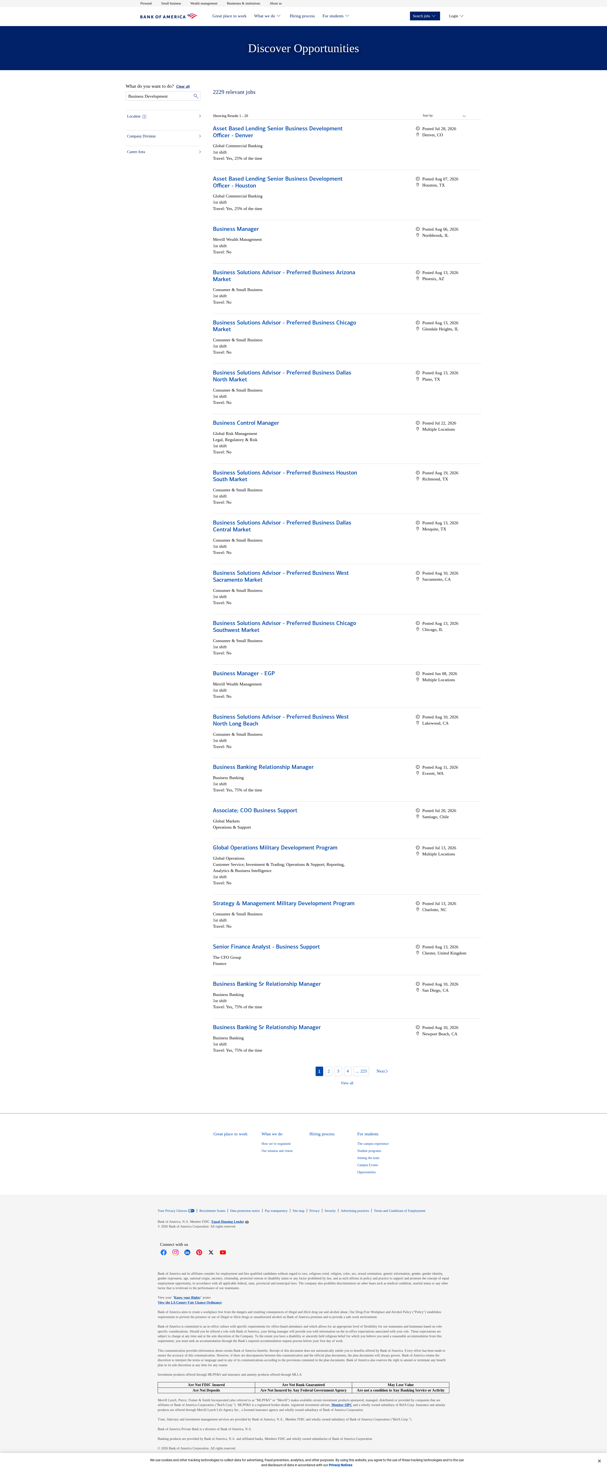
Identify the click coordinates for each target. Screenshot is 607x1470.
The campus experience (373, 1144)
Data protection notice (245, 1211)
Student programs (369, 1151)
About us (276, 3)
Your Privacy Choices (172, 1211)
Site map (298, 1211)
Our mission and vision (277, 1151)
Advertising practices (355, 1211)
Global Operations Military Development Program (275, 848)
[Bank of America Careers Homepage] (168, 17)
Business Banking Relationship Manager (263, 767)
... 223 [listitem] (361, 1071)
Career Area (136, 152)
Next (381, 1071)
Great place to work (229, 16)
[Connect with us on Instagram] (175, 1252)
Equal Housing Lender (230, 1221)
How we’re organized (276, 1144)
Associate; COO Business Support (255, 811)
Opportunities (366, 1172)
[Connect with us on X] (211, 1252)
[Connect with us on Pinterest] (199, 1252)
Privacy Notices (340, 1465)
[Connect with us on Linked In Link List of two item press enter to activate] (187, 1252)
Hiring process (302, 16)
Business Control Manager (246, 423)
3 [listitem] (338, 1071)
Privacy (314, 1211)
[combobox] (450, 116)
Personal (146, 3)
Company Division (141, 136)
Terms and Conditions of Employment (399, 1211)
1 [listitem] (319, 1071)
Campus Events (367, 1165)
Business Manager (236, 229)
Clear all (183, 87)
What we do (264, 16)
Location (133, 116)
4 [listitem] (348, 1071)
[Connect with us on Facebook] (164, 1252)
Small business (171, 3)
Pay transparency (276, 1211)
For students (333, 16)
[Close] (599, 1461)
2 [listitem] (329, 1071)
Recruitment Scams (212, 1211)
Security (330, 1211)
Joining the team (368, 1158)
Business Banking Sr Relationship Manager (267, 984)
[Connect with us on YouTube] (223, 1252)
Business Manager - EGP (244, 674)
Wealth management (203, 3)
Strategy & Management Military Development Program (283, 904)
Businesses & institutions (243, 3)
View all (347, 1083)
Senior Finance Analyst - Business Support (266, 947)
